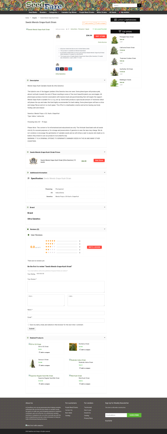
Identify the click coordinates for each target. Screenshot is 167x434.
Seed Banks (33, 12)
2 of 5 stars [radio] (38, 273)
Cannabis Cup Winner (69, 12)
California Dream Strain (127, 47)
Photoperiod (81, 29)
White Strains (102, 12)
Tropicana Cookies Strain (128, 58)
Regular (34, 18)
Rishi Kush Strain (84, 378)
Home (27, 18)
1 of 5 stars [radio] (37, 273)
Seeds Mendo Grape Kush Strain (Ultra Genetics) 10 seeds (58, 161)
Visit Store (100, 36)
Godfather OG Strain (126, 69)
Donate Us (87, 413)
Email (30, 317)
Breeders (43, 12)
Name (30, 310)
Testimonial (88, 407)
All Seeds (112, 12)
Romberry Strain (84, 344)
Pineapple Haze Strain (127, 37)
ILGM (121, 42)
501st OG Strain (43, 346)
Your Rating (31, 274)
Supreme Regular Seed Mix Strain (48, 378)
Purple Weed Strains (86, 12)
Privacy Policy (88, 418)
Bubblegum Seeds (125, 80)
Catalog (67, 415)
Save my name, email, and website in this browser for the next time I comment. (56, 325)
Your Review (32, 279)
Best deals (68, 413)
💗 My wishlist (124, 12)
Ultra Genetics (60, 74)
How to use (87, 410)
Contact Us (68, 410)
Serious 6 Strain (43, 360)
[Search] (139, 5)
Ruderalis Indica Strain (86, 362)
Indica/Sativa (74, 29)
